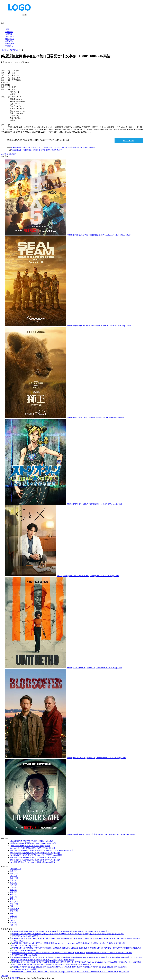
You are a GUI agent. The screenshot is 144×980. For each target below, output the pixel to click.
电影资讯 (9, 41)
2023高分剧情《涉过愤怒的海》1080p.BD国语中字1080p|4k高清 (35, 853)
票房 (13, 892)
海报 (13, 890)
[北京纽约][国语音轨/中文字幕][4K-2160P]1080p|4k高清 (31, 841)
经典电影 (9, 34)
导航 (2, 23)
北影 (13, 883)
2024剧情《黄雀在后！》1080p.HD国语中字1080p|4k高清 (32, 862)
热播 (13, 897)
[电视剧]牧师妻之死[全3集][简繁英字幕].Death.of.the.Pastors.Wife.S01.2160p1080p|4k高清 (101, 834)
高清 (14, 878)
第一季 (14, 909)
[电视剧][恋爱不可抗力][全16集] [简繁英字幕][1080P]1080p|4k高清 (36, 150)
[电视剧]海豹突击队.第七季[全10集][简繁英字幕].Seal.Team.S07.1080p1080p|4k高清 (99, 326)
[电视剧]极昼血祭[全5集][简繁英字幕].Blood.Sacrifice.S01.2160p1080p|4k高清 (96, 758)
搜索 (24, 15)
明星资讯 (9, 46)
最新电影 (9, 32)
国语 (14, 906)
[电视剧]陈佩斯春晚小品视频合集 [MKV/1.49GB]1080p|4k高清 (85, 931)
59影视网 (4, 976)
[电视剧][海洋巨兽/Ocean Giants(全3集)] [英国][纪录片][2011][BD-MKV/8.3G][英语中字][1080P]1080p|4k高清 (53, 147)
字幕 (13, 913)
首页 (7, 29)
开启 (13, 894)
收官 (13, 918)
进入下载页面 (128, 141)
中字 (14, 904)
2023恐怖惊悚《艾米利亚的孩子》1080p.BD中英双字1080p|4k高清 (36, 855)
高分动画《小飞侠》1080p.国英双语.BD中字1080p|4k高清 (32, 848)
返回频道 (12, 154)
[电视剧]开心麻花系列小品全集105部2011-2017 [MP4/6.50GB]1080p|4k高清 (99, 972)
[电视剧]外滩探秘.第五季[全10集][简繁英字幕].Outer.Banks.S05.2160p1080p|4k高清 (99, 235)
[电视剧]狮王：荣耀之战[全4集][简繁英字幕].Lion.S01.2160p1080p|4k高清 (95, 417)
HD (13, 920)
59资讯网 (15, 869)
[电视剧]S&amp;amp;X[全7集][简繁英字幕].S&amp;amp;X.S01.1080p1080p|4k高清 (87, 576)
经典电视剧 (9, 39)
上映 (13, 887)
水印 (14, 902)
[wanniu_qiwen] (18, 13)
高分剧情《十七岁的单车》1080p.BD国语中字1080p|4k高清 (33, 857)
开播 (13, 899)
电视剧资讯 (9, 43)
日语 (13, 916)
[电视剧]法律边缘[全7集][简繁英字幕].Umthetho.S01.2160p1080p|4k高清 (94, 668)
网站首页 (4, 50)
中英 (14, 873)
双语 (13, 922)
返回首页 (4, 154)
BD (13, 876)
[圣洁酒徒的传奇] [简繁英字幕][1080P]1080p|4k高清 (30, 846)
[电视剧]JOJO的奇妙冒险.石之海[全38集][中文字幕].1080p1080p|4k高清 (94, 504)
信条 (13, 925)
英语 (14, 911)
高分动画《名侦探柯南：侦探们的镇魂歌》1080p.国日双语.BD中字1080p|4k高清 (41, 850)
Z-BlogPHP (14, 978)
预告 (13, 885)
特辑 (13, 880)
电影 (13, 871)
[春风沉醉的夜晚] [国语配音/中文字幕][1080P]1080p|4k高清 (33, 843)
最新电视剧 (9, 36)
